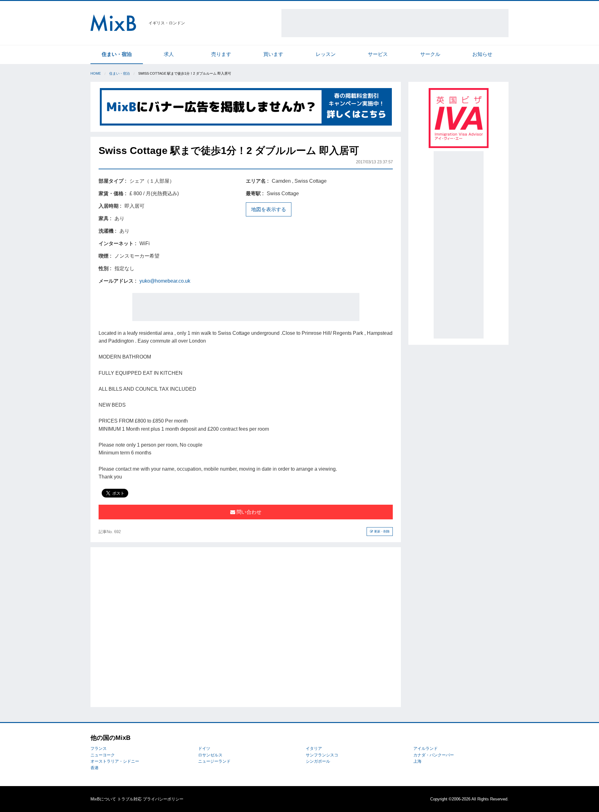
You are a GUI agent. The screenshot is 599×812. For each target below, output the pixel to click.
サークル (430, 54)
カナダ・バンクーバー (433, 755)
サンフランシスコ (322, 755)
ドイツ (204, 748)
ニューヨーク (102, 755)
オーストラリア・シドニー (114, 761)
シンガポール (318, 761)
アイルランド (425, 748)
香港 (94, 767)
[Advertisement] (395, 23)
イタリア (314, 748)
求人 (169, 54)
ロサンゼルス (210, 755)
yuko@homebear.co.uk (164, 281)
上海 (417, 761)
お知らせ (482, 54)
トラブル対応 (129, 799)
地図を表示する (268, 209)
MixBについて (103, 799)
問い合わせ (248, 512)
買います (273, 54)
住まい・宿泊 (117, 54)
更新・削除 (381, 531)
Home (95, 73)
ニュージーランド (214, 761)
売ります (221, 54)
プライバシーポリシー (163, 799)
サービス (378, 54)
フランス (98, 748)
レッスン (326, 54)
